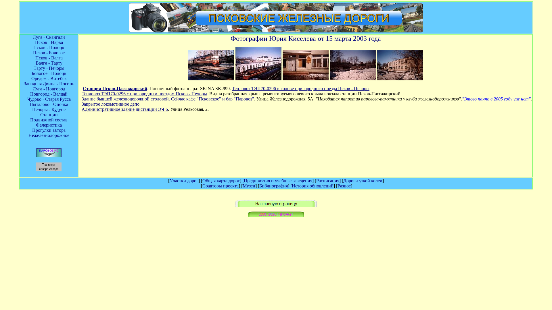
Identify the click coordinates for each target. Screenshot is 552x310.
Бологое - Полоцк (49, 73)
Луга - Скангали (49, 37)
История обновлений (313, 185)
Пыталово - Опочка (49, 104)
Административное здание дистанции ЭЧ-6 (125, 109)
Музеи (249, 185)
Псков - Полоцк (48, 47)
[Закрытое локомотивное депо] (353, 78)
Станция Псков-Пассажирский (115, 88)
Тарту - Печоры (49, 68)
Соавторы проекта (220, 185)
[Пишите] (276, 215)
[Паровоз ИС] (49, 155)
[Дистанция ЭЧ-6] (400, 78)
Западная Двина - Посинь (49, 83)
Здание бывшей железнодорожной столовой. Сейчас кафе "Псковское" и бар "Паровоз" (168, 98)
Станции (49, 114)
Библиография (273, 185)
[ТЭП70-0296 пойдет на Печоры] (211, 78)
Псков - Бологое (49, 52)
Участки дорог (184, 180)
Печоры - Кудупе (49, 109)
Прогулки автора (49, 130)
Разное (344, 185)
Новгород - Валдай (49, 94)
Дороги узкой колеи (362, 180)
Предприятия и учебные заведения (278, 180)
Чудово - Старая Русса (49, 99)
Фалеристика (49, 125)
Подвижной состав (49, 119)
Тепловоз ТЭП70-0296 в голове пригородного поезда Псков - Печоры (300, 88)
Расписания (327, 180)
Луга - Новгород (49, 88)
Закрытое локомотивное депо (110, 104)
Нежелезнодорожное (48, 135)
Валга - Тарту (49, 63)
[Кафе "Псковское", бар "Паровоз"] (306, 78)
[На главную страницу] (276, 205)
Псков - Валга (49, 57)
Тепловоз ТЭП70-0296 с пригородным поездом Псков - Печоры (144, 93)
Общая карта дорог (221, 180)
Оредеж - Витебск (49, 78)
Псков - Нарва (49, 42)
